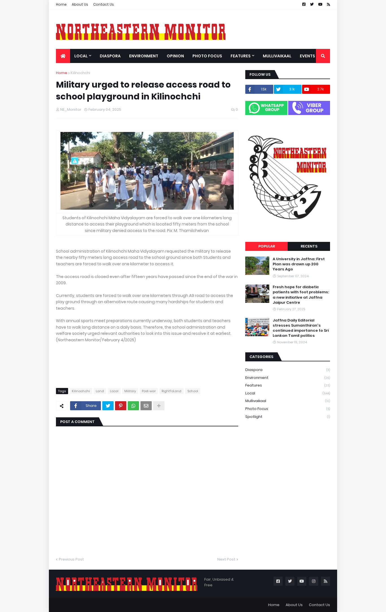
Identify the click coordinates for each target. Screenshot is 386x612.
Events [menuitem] (307, 56)
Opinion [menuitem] (175, 56)
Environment (287, 377)
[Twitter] (108, 405)
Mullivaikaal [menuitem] (277, 56)
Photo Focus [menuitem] (207, 56)
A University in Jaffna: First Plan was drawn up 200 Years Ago (299, 264)
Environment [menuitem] (143, 56)
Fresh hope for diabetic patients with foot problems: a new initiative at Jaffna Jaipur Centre (301, 295)
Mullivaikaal (287, 400)
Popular (266, 246)
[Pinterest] (120, 405)
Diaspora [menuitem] (110, 56)
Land (100, 391)
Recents (309, 246)
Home (61, 4)
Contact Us (103, 4)
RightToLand (171, 391)
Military (130, 391)
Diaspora (287, 369)
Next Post (226, 559)
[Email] (146, 405)
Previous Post (71, 559)
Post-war (149, 391)
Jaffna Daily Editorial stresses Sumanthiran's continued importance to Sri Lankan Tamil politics (301, 328)
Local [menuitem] (81, 56)
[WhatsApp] (133, 405)
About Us (80, 4)
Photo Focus (287, 408)
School (192, 391)
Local (114, 391)
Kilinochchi (80, 72)
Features (287, 385)
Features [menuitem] (241, 56)
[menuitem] (63, 56)
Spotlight (287, 416)
